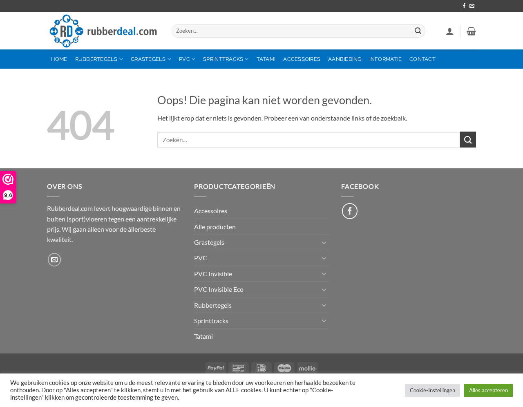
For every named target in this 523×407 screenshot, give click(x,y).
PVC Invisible (213, 273)
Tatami (266, 59)
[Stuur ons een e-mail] (471, 6)
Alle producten (215, 226)
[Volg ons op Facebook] (464, 6)
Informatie (385, 59)
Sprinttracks (223, 59)
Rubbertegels (96, 59)
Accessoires (301, 59)
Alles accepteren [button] (488, 390)
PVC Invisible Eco (219, 289)
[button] (450, 31)
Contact (422, 59)
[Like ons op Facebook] (350, 211)
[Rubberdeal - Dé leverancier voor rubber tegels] (103, 31)
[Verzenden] (418, 31)
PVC (184, 59)
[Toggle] (324, 242)
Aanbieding (345, 59)
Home (59, 59)
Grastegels (148, 59)
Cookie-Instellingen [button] (432, 390)
